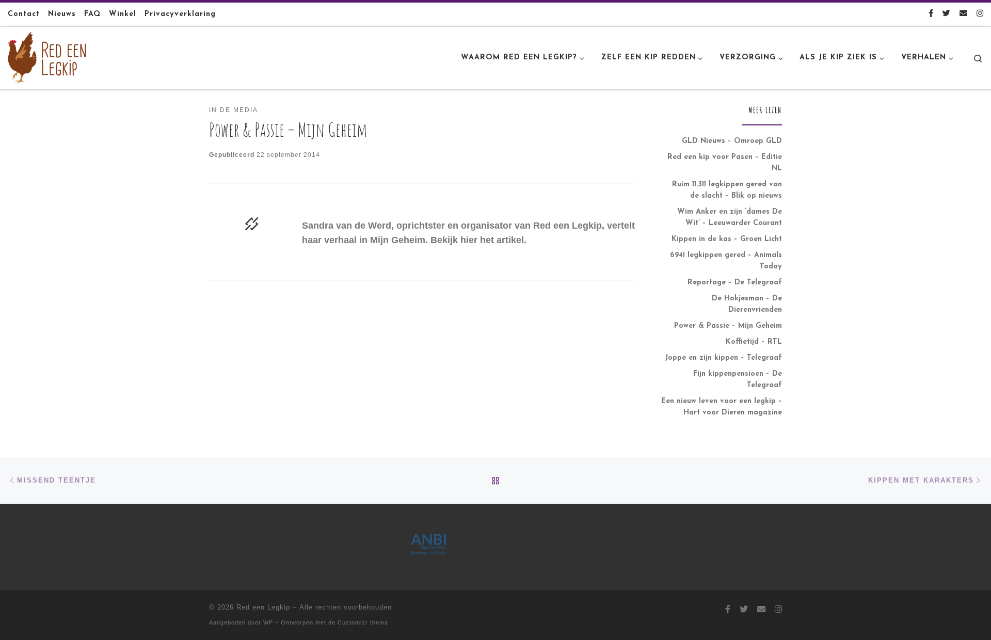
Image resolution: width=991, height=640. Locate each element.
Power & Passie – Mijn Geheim (728, 326)
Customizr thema (363, 622)
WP (268, 622)
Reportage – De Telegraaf (735, 282)
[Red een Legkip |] (47, 57)
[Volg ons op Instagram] (980, 14)
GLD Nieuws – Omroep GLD (732, 141)
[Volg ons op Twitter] (946, 14)
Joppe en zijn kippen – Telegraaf (723, 358)
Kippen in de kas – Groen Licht (727, 239)
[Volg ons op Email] (963, 14)
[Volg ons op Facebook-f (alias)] (931, 14)
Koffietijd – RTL (754, 342)
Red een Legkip (263, 607)
